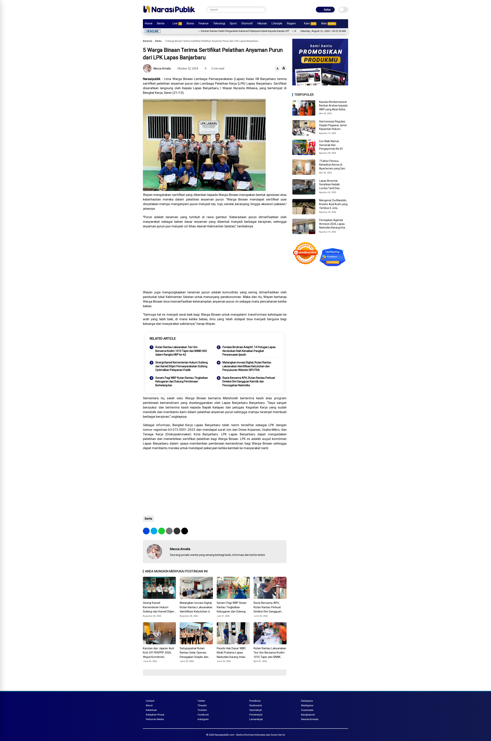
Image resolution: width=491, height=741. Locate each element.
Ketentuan (151, 710)
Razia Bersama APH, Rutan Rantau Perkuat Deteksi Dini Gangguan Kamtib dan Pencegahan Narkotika (248, 381)
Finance (203, 23)
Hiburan (262, 23)
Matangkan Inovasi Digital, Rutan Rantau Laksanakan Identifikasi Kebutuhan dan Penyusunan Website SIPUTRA (246, 366)
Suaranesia (307, 710)
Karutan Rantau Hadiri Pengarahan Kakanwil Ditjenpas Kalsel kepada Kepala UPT (222, 31)
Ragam (291, 23)
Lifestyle (277, 23)
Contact (150, 700)
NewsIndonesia (309, 719)
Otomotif (247, 23)
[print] (169, 531)
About (149, 705)
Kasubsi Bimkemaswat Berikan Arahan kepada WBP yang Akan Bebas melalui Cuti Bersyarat (333, 105)
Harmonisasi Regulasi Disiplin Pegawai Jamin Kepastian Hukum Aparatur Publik (333, 125)
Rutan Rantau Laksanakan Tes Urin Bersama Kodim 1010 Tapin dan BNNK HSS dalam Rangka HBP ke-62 (181, 351)
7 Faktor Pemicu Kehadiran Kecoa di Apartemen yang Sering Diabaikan (333, 165)
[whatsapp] (161, 531)
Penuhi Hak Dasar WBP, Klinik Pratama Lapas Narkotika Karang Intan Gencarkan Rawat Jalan (231, 653)
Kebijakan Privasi (155, 714)
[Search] (262, 9)
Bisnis (190, 23)
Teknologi (219, 23)
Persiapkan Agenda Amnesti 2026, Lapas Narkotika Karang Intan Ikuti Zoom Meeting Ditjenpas (333, 224)
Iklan (328, 23)
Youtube (202, 710)
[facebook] (146, 531)
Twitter (201, 700)
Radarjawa (307, 700)
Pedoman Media (155, 719)
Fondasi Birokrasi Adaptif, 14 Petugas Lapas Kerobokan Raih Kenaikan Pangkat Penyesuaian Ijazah (249, 351)
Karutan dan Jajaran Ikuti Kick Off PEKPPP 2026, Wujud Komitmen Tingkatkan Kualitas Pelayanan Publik (158, 653)
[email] (177, 531)
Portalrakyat (255, 714)
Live (177, 23)
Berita (160, 23)
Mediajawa (307, 705)
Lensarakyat (256, 719)
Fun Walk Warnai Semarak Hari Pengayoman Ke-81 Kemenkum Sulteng (331, 145)
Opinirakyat (255, 710)
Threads (202, 705)
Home (148, 23)
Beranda (147, 41)
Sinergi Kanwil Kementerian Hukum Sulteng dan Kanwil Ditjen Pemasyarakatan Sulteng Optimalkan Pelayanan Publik (181, 366)
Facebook (203, 714)
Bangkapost (308, 714)
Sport (233, 23)
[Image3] (320, 84)
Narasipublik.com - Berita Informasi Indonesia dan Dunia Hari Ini (250, 734)
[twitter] (154, 531)
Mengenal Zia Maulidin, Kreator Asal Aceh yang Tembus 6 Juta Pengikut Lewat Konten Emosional (333, 204)
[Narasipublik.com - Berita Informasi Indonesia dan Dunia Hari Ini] (169, 14)
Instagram (203, 719)
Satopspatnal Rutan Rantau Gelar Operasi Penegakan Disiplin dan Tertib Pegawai (194, 653)
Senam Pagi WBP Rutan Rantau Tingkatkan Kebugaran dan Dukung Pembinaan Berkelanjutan (181, 381)
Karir (310, 23)
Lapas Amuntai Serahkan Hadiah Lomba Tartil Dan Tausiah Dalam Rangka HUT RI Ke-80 (333, 184)
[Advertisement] (215, 259)
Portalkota (255, 700)
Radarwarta (255, 705)
